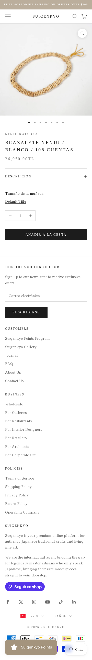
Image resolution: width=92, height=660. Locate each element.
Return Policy (16, 503)
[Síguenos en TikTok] (60, 602)
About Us (13, 372)
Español (59, 616)
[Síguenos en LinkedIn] (74, 602)
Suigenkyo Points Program (27, 338)
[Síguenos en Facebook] (7, 602)
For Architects (17, 446)
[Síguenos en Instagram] (34, 602)
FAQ (9, 363)
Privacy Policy (17, 494)
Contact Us (14, 380)
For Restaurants (18, 420)
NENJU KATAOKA (21, 134)
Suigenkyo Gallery (21, 346)
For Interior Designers (23, 429)
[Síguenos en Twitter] (21, 602)
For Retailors (16, 437)
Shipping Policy (18, 486)
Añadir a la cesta (46, 234)
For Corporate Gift (20, 454)
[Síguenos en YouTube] (47, 602)
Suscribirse (26, 312)
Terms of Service (19, 478)
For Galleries (16, 412)
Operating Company (22, 512)
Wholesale (14, 403)
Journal (11, 355)
